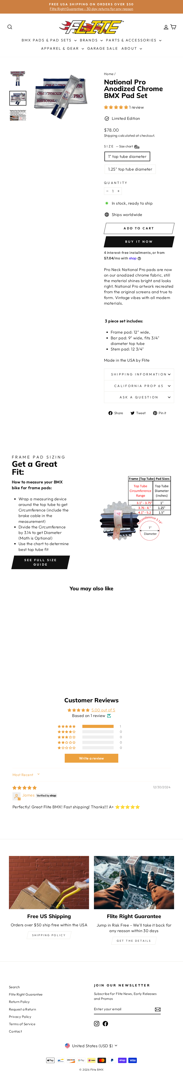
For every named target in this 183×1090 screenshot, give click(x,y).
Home (109, 74)
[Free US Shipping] (49, 882)
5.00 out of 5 (103, 710)
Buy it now (139, 242)
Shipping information (139, 374)
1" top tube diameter (127, 156)
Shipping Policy (49, 935)
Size (119, 146)
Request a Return (22, 1009)
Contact (15, 1031)
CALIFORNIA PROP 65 (139, 386)
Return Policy (19, 1002)
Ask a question (139, 397)
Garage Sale (102, 48)
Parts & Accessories (132, 40)
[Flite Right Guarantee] (134, 882)
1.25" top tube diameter (130, 169)
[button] (116, 107)
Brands (89, 40)
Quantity (116, 183)
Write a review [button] (91, 758)
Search (14, 987)
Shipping (111, 135)
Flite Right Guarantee (25, 994)
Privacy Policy (20, 1017)
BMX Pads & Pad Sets (47, 40)
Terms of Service (22, 1024)
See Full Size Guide (40, 562)
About (130, 48)
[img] (24, 787)
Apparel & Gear (61, 48)
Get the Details (134, 940)
